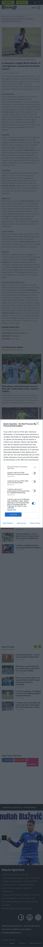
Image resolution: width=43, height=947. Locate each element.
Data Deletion (8, 523)
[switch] (34, 473)
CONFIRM (13, 514)
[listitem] (21, 467)
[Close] (38, 424)
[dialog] (21, 473)
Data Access (21, 523)
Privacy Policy (35, 523)
